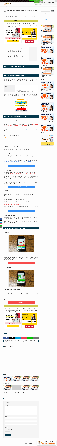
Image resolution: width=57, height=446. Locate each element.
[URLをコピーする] (36, 338)
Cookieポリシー (30, 443)
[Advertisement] (21, 359)
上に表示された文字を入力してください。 (10, 429)
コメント (6, 405)
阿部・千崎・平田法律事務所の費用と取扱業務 (15, 51)
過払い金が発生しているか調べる (26, 129)
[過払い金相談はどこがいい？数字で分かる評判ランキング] (8, 3)
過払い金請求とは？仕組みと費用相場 (15, 54)
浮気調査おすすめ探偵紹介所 (45, 19)
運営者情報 (26, 443)
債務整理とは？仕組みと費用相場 (14, 55)
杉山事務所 (11, 57)
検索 (52, 10)
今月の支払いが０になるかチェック (48, 443)
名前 (6, 416)
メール (6, 419)
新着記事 (6, 333)
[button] (6, 338)
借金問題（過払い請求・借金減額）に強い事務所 (15, 56)
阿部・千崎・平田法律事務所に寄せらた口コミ (15, 50)
